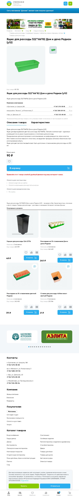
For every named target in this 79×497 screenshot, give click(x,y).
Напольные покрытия (14, 452)
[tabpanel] (22, 336)
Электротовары (46, 461)
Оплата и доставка (14, 421)
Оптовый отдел (12, 415)
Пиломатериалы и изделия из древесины (55, 442)
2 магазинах (47, 247)
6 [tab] (38, 346)
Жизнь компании (12, 394)
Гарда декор (11, 438)
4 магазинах (14, 299)
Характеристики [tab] (40, 122)
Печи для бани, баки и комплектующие (21, 458)
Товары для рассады (17, 35)
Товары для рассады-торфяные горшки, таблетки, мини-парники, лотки (36, 33)
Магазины (12, 411)
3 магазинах (14, 244)
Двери (42, 448)
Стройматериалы (46, 445)
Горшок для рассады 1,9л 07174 (19, 241)
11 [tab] (48, 346)
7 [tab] (40, 346)
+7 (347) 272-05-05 (18, 2)
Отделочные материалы (16, 455)
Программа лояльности (15, 418)
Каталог (18, 31)
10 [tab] (46, 346)
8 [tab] (42, 346)
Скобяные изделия (47, 438)
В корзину (15, 168)
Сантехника (44, 435)
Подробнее (24, 480)
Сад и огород (39, 31)
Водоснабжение (13, 435)
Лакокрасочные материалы (17, 448)
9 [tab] (44, 346)
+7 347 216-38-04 (13, 383)
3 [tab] (32, 346)
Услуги (9, 425)
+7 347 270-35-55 (59, 106)
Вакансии (10, 398)
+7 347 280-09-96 (59, 110)
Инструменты (12, 445)
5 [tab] (36, 346)
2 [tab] (30, 346)
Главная (9, 31)
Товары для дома (46, 455)
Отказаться (55, 486)
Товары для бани (46, 452)
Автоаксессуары (46, 458)
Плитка (9, 461)
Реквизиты (10, 401)
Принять (24, 486)
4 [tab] (34, 346)
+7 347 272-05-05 (60, 114)
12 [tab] (50, 346)
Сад (27, 31)
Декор (9, 442)
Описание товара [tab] (16, 122)
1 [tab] (28, 346)
